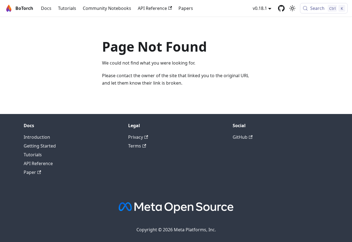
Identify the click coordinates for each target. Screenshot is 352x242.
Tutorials (67, 8)
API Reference (152, 8)
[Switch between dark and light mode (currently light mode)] (292, 8)
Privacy (135, 137)
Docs (46, 8)
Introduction (37, 137)
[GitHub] (281, 8)
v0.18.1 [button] (260, 8)
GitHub (240, 137)
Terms (134, 146)
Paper (30, 172)
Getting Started (40, 146)
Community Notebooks (107, 8)
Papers (185, 8)
